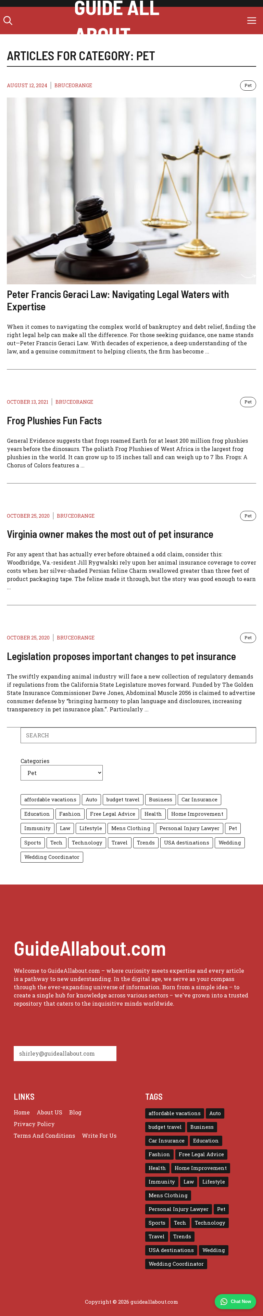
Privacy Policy (34, 1123)
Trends (146, 842)
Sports (32, 842)
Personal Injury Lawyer (190, 828)
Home (22, 1112)
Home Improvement (197, 814)
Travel (120, 842)
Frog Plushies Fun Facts (54, 420)
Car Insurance (199, 799)
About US (49, 1112)
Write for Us (99, 1135)
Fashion (70, 814)
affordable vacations (50, 799)
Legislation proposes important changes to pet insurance (121, 656)
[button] (8, 20)
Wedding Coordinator (51, 857)
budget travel (123, 799)
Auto (91, 799)
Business (160, 799)
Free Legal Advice (112, 814)
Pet (248, 85)
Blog (75, 1112)
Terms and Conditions (44, 1135)
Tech (56, 842)
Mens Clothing (130, 828)
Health (153, 814)
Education (37, 814)
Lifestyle (90, 828)
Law (65, 828)
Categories (35, 760)
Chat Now (241, 1301)
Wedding (229, 842)
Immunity (37, 828)
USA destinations (186, 842)
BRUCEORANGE (73, 85)
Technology (87, 842)
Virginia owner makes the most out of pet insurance (110, 534)
